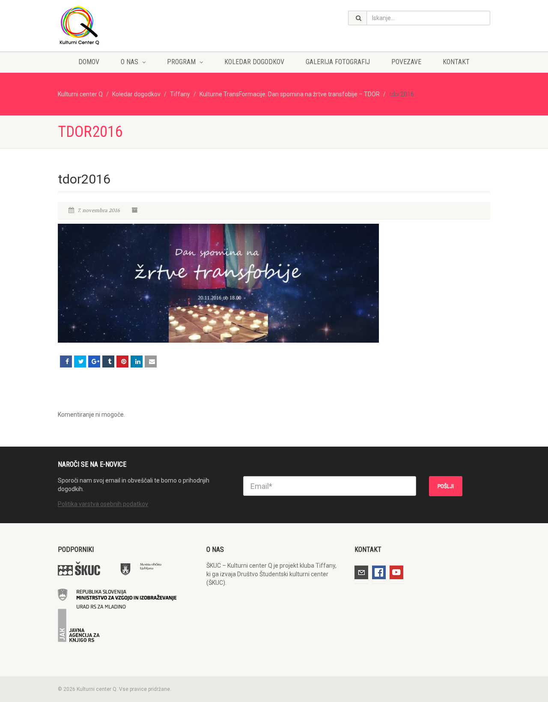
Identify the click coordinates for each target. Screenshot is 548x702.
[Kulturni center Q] (126, 24)
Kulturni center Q (80, 94)
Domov (88, 62)
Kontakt (456, 62)
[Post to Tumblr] (108, 361)
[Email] (151, 361)
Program (181, 62)
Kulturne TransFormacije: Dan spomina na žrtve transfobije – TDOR (290, 94)
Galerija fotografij (338, 62)
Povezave (406, 62)
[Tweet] (80, 361)
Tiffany (180, 94)
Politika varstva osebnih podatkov (103, 504)
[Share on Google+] (94, 361)
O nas (129, 62)
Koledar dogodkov (254, 62)
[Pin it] (122, 361)
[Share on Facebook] (66, 361)
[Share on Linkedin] (137, 361)
